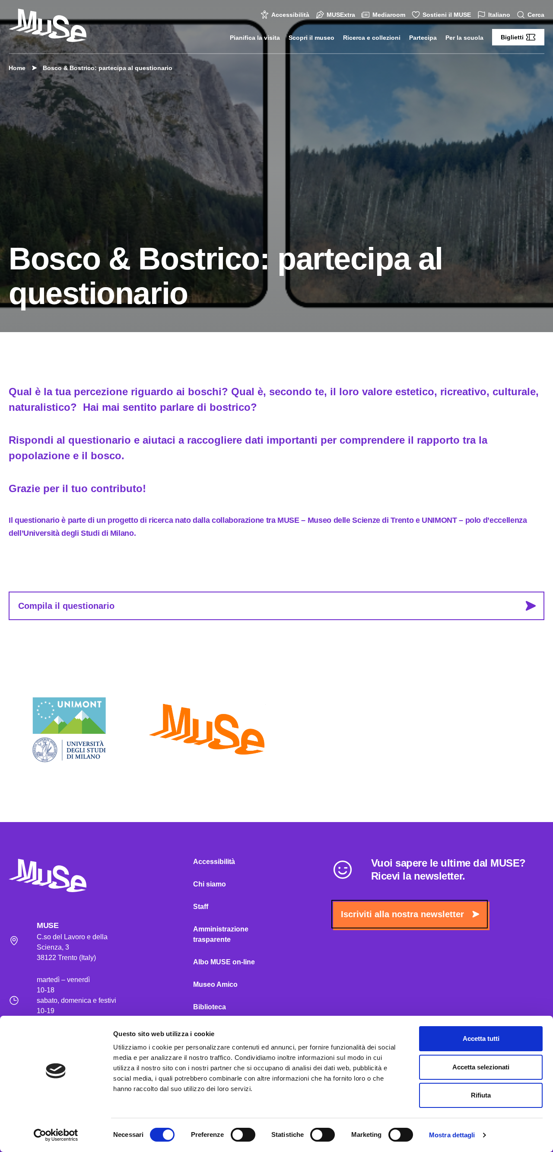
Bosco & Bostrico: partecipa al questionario (107, 67)
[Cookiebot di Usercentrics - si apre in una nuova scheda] (56, 1135)
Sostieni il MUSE (447, 14)
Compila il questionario (66, 606)
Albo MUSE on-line (224, 962)
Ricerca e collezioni (371, 37)
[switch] (243, 1135)
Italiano (499, 14)
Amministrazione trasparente (220, 934)
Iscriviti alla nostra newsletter (402, 914)
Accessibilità (290, 14)
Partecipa (423, 37)
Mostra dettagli (452, 1135)
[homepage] (47, 25)
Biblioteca (209, 1007)
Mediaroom (388, 14)
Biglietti (512, 37)
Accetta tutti (481, 1038)
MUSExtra (341, 14)
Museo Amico (215, 984)
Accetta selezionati (480, 1067)
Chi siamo (209, 884)
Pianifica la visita (255, 37)
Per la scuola (464, 37)
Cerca (536, 14)
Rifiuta (481, 1095)
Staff (200, 906)
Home (17, 67)
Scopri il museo (311, 37)
